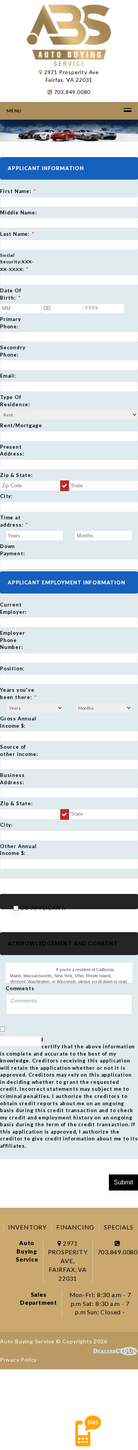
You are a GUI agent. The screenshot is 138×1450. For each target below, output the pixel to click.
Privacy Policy (18, 1359)
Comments (20, 988)
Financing (75, 1227)
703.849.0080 (71, 92)
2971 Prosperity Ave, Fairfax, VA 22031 (68, 1260)
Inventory (27, 1227)
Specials (118, 1227)
